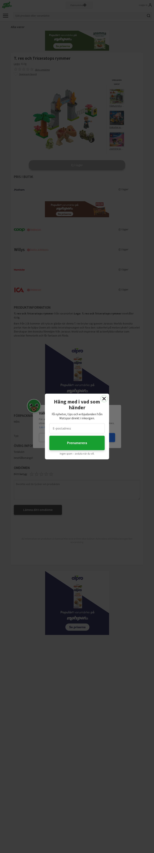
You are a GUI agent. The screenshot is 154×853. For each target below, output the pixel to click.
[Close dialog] (104, 398)
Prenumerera (77, 443)
